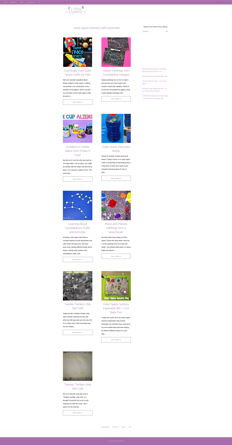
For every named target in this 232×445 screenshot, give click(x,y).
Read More (77, 102)
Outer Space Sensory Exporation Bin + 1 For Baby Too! (116, 308)
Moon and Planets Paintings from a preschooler (116, 228)
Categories (31, 2)
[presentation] (77, 52)
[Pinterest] (217, 2)
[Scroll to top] (227, 437)
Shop (124, 427)
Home (6, 2)
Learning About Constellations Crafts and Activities (77, 228)
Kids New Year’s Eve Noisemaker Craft (154, 76)
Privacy (116, 427)
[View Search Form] (229, 2)
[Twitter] (225, 2)
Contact (14, 2)
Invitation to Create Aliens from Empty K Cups (77, 150)
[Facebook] (220, 2)
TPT (40, 2)
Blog (22, 2)
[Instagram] (222, 2)
